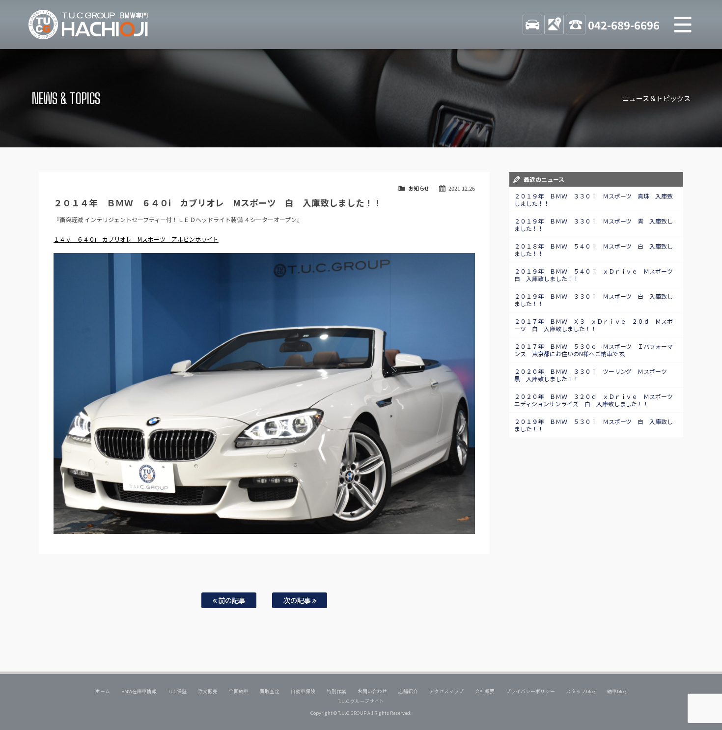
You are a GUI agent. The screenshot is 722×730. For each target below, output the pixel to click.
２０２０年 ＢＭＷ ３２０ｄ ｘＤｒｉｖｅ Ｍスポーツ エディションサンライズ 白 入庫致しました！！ (596, 400)
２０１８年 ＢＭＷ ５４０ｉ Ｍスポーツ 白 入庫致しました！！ (593, 249)
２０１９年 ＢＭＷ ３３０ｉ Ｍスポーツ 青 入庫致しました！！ (593, 224)
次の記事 (297, 600)
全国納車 (239, 691)
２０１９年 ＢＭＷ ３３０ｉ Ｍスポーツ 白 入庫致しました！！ (593, 300)
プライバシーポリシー (530, 691)
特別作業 (336, 691)
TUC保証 (177, 691)
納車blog (617, 691)
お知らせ (419, 188)
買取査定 (269, 691)
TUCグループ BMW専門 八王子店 (88, 24)
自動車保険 (303, 691)
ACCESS (554, 24)
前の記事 (231, 600)
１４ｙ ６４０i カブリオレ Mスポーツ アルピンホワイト (136, 239)
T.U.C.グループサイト (361, 701)
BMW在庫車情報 (139, 691)
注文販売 (208, 691)
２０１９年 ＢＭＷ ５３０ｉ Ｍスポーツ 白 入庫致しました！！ (593, 425)
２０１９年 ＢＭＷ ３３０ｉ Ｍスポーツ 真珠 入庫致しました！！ (593, 199)
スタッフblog (581, 691)
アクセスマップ (446, 691)
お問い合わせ (372, 691)
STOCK (532, 24)
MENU (683, 24)
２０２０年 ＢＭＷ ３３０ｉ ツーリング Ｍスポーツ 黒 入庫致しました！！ (593, 375)
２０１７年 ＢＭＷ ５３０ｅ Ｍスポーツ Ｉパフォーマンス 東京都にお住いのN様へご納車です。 (593, 350)
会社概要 (485, 691)
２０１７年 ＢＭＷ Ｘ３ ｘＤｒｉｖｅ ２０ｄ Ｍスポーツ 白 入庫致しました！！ (593, 325)
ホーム (102, 691)
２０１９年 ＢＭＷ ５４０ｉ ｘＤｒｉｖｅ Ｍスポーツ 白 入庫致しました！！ (596, 274)
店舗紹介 (408, 691)
